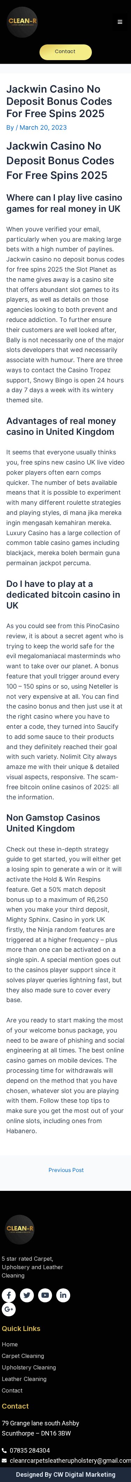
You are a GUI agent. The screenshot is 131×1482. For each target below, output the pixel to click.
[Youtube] (45, 1295)
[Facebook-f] (9, 1295)
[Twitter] (27, 1295)
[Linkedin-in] (63, 1295)
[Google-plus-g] (9, 1309)
